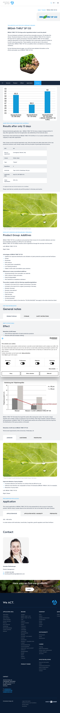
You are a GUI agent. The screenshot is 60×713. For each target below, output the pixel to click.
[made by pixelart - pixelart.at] (51, 701)
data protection (26, 353)
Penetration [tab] (37, 437)
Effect (22, 83)
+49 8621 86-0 (7, 689)
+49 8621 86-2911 (8, 690)
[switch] (23, 363)
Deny (11, 373)
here (6, 354)
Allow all (49, 373)
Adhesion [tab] (9, 437)
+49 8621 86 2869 (9, 572)
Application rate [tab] (12, 513)
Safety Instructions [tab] (42, 316)
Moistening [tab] (23, 437)
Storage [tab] (26, 316)
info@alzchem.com (7, 691)
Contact (38, 83)
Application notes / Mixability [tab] (33, 513)
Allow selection (30, 373)
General (8, 83)
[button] (54, 3)
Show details (52, 368)
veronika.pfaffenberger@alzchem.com (15, 573)
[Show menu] (58, 2)
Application (30, 83)
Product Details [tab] (12, 316)
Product (15, 83)
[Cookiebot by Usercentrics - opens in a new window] (52, 338)
